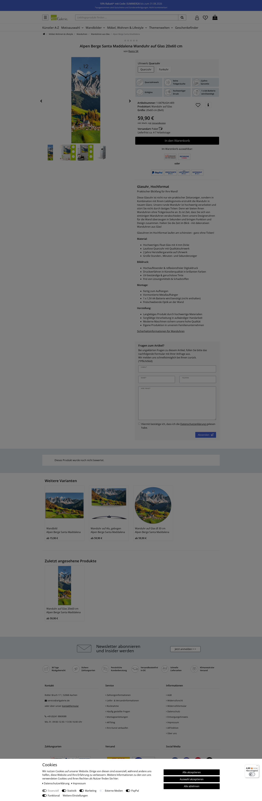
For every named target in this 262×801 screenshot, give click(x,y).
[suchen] (182, 17)
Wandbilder (94, 28)
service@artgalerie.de (58, 700)
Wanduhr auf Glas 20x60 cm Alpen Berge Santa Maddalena (63, 610)
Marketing (90, 790)
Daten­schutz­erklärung (57, 783)
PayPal (135, 790)
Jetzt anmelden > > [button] (185, 649)
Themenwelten (159, 28)
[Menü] (257, 766)
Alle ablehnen (191, 786)
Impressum (173, 722)
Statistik (71, 790)
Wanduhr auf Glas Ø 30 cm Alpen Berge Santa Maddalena (152, 530)
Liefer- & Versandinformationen (122, 700)
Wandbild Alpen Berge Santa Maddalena (63, 530)
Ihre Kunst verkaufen (117, 727)
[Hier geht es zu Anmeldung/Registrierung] (197, 17)
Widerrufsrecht (175, 700)
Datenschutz (173, 711)
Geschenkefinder (186, 28)
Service (109, 685)
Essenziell (53, 790)
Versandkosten (159, 123)
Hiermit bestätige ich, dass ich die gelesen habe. (178, 425)
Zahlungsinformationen (118, 695)
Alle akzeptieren (192, 772)
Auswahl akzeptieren (191, 779)
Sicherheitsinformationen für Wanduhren (161, 331)
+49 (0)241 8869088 (56, 716)
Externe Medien (114, 790)
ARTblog (110, 722)
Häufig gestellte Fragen (118, 711)
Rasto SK (133, 51)
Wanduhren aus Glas (100, 34)
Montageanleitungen (117, 716)
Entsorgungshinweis (177, 716)
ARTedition (172, 727)
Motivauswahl (70, 28)
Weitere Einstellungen (75, 795)
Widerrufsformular (176, 706)
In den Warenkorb (177, 141)
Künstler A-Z (50, 28)
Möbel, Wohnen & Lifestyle (125, 28)
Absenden (203, 435)
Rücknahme (112, 706)
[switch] (252, 774)
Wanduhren (81, 34)
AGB (169, 695)
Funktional (54, 795)
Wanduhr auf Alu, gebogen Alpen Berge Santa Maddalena (108, 530)
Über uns (172, 733)
